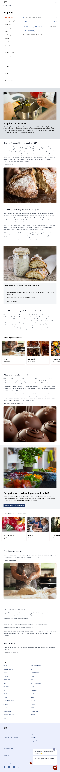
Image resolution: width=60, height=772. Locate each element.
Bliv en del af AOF (8, 748)
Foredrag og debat (9, 35)
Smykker (6, 704)
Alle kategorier (9, 17)
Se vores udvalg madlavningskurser (14, 505)
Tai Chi (5, 718)
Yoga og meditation (36, 665)
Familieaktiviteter (9, 52)
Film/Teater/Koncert (10, 77)
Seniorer (7, 38)
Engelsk (6, 676)
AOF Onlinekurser (8, 734)
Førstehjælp (7, 679)
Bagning (33, 697)
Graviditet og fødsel (9, 700)
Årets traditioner (9, 80)
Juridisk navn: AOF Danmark (11, 737)
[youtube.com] (10, 767)
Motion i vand (34, 711)
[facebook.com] (6, 767)
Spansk (5, 665)
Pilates (32, 676)
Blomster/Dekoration (9, 714)
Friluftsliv (7, 66)
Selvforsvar (6, 686)
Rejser (6, 73)
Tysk (5, 683)
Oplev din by (8, 42)
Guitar (32, 693)
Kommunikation (9, 63)
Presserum (6, 755)
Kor (4, 690)
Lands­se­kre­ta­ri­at (8, 752)
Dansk (5, 672)
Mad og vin (7, 45)
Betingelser (29, 763)
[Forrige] (52, 367)
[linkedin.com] (15, 767)
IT (5, 59)
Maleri (5, 707)
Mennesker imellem (10, 49)
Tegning (33, 704)
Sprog (6, 31)
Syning (32, 707)
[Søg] (23, 17)
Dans (32, 679)
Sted (26, 21)
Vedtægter (34, 737)
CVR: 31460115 (7, 741)
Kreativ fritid (8, 24)
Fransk (32, 686)
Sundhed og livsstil (9, 56)
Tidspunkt (25, 26)
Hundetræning (35, 672)
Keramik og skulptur (36, 683)
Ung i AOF (33, 734)
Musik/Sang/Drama (10, 28)
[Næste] (55, 367)
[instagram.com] (18, 767)
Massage (33, 700)
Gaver (6, 70)
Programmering (35, 690)
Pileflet (33, 714)
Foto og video (7, 711)
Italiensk (6, 693)
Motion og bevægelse (10, 21)
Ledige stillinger (35, 741)
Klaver (5, 697)
